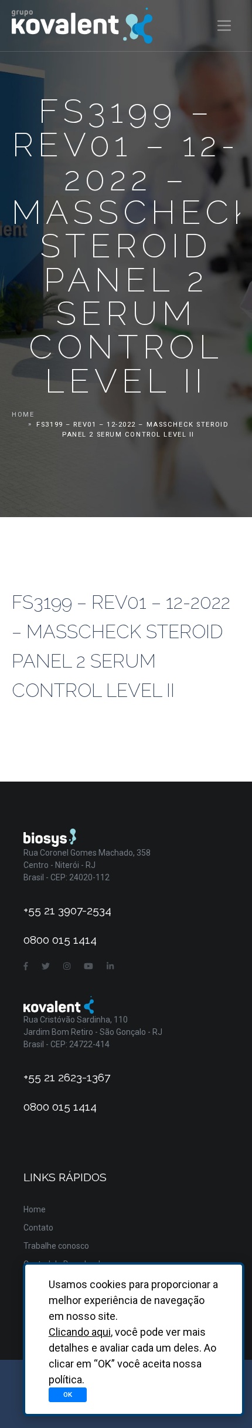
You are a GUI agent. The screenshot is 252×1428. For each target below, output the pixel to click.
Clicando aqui (80, 1332)
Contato (38, 1227)
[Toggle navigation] (224, 25)
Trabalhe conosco (56, 1246)
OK (67, 1394)
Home (23, 414)
